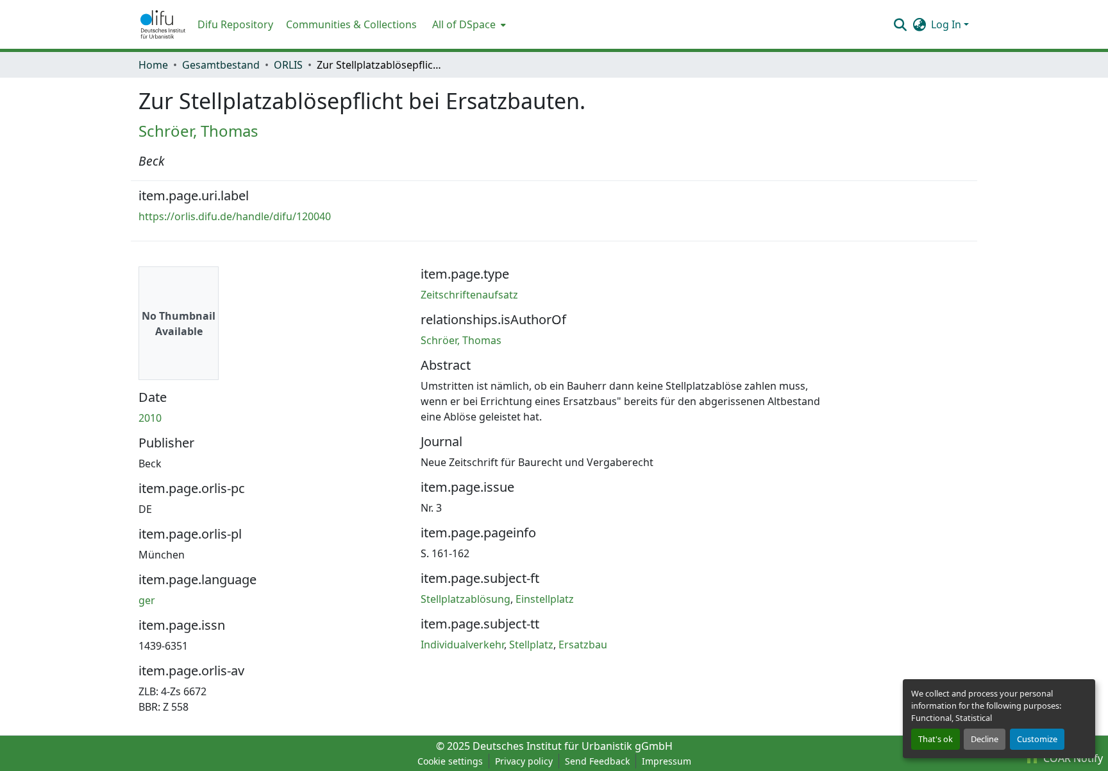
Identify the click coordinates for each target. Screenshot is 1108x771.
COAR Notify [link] (1072, 758)
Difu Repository (235, 24)
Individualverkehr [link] (462, 644)
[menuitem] (468, 24)
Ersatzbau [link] (582, 644)
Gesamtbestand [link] (221, 65)
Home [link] (153, 65)
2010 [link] (150, 418)
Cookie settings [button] (450, 761)
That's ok (935, 739)
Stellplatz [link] (531, 644)
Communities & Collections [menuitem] (351, 24)
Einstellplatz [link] (545, 599)
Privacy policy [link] (524, 761)
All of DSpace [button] (464, 24)
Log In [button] (947, 24)
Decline (984, 739)
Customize (1037, 739)
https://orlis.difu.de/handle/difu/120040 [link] (234, 216)
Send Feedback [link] (597, 761)
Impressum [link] (666, 761)
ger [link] (146, 600)
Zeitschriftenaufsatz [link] (469, 295)
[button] (162, 24)
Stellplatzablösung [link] (465, 599)
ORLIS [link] (288, 65)
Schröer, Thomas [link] (198, 130)
